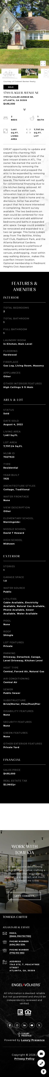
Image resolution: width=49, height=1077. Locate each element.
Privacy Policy (24, 1058)
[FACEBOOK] (10, 1025)
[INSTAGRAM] (17, 1025)
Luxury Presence (33, 1040)
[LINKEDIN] (24, 1025)
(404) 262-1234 (17, 944)
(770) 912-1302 (17, 953)
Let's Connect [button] (24, 896)
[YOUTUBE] (32, 1025)
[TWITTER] (39, 1025)
